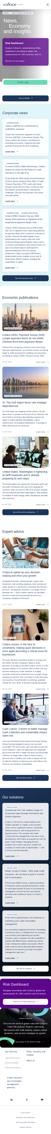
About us (30, 1060)
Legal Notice (25, 1112)
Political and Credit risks (13, 1068)
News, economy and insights (35, 1053)
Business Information (12, 1063)
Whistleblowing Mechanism (25, 1122)
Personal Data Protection (25, 1117)
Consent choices (26, 1127)
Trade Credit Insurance (12, 1058)
